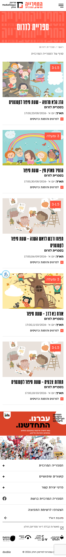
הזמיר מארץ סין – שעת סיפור (43, 170)
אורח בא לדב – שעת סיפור (45, 314)
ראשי (60, 47)
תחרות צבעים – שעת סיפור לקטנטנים (37, 382)
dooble (7, 552)
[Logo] (33, 5)
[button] (5, 274)
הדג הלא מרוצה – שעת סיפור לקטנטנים (36, 102)
